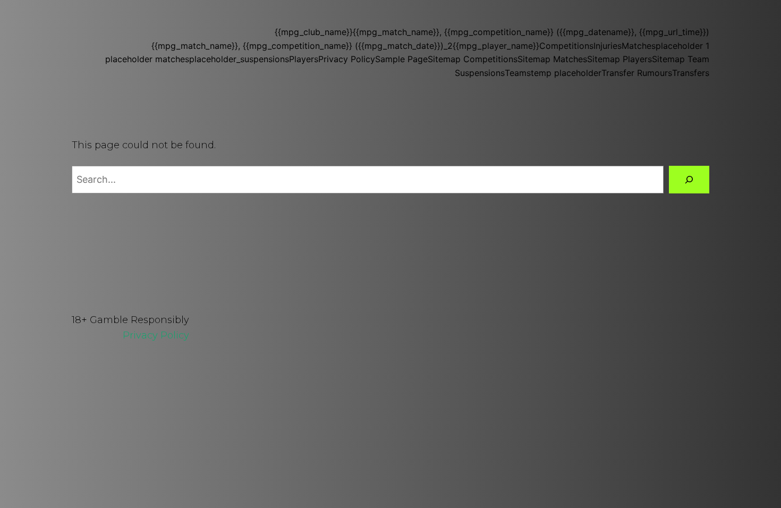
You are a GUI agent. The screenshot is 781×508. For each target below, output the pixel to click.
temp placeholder (566, 72)
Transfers (690, 72)
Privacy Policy (346, 59)
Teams (518, 72)
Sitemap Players (619, 59)
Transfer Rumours (636, 72)
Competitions (566, 45)
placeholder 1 (682, 45)
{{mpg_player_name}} (496, 45)
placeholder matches (147, 59)
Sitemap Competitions (472, 59)
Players (303, 59)
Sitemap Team (680, 59)
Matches (639, 45)
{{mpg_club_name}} (314, 32)
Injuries (607, 45)
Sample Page (401, 59)
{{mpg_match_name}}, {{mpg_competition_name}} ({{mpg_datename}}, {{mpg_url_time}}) (531, 32)
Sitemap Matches (552, 59)
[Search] (689, 179)
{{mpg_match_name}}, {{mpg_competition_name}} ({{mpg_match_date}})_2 (302, 45)
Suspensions (480, 72)
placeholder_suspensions (239, 59)
